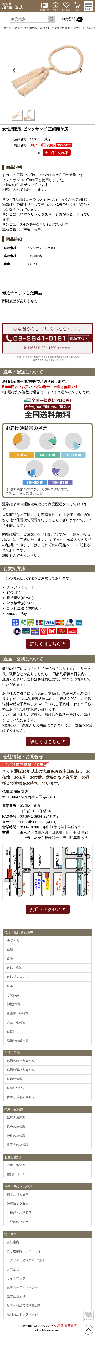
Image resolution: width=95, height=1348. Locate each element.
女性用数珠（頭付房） (37, 27)
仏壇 (10, 949)
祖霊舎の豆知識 (17, 1144)
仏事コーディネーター (22, 1287)
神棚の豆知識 (16, 1135)
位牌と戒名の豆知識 (21, 1097)
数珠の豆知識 (16, 1117)
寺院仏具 (13, 995)
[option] (47, 70)
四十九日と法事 (17, 1194)
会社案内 (13, 1242)
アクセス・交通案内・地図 (25, 1260)
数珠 (17, 27)
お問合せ (13, 1269)
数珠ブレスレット (19, 977)
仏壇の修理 (14, 1079)
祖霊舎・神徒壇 (17, 1013)
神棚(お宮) (14, 1004)
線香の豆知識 (16, 1126)
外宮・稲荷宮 (16, 1022)
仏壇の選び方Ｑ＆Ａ (20, 1070)
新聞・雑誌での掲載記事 (24, 1305)
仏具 (10, 986)
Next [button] (80, 70)
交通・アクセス (46, 909)
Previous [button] (14, 70)
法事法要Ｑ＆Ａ (17, 1203)
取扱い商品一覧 (17, 1040)
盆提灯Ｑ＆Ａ (16, 1174)
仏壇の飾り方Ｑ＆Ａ (20, 1060)
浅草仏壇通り (16, 1296)
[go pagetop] (88, 1330)
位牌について (16, 1088)
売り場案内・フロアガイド (25, 1251)
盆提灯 (11, 1031)
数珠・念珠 (14, 967)
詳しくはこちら (46, 643)
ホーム (7, 27)
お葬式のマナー (17, 1221)
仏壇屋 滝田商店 (65, 1325)
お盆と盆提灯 (16, 1165)
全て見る (13, 940)
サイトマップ (16, 1278)
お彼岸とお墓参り (19, 1212)
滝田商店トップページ (22, 1314)
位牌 (10, 958)
